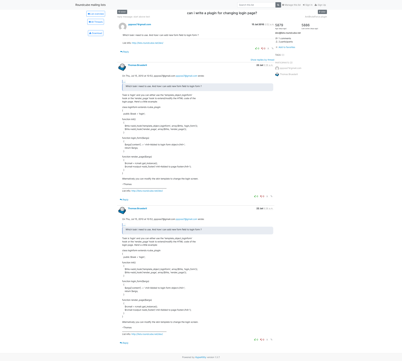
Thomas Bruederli (137, 65)
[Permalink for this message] (272, 48)
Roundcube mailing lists (90, 4)
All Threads (97, 21)
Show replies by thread (262, 59)
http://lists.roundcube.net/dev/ (147, 43)
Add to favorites (287, 47)
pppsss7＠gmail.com (139, 24)
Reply (125, 51)
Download (96, 33)
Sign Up (321, 4)
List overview (97, 13)
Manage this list (292, 4)
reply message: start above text (133, 16)
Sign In (308, 4)
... (124, 81)
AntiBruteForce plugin (316, 16)
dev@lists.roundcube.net (288, 32)
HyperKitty (200, 357)
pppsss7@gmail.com (186, 75)
